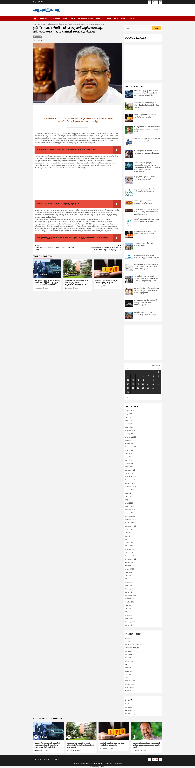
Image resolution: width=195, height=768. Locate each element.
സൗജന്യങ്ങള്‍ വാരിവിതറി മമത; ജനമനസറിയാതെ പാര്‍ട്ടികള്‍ (54, 247)
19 (138, 384)
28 (148, 388)
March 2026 (129, 427)
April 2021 (129, 615)
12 (138, 380)
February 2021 (130, 622)
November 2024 (130, 480)
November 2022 (130, 559)
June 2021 (128, 609)
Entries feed (129, 707)
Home (35, 759)
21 (148, 384)
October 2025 (130, 444)
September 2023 (130, 526)
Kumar (46, 288)
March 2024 (129, 506)
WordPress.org (130, 714)
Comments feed (130, 711)
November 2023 (130, 520)
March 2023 (129, 546)
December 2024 (130, 477)
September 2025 (130, 447)
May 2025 (128, 460)
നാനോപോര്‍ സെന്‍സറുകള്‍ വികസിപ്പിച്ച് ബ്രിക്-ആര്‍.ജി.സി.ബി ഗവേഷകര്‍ (76, 283)
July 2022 (128, 572)
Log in (127, 704)
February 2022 (130, 589)
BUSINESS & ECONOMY (59, 18)
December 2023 (130, 516)
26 (138, 388)
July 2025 (128, 454)
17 (128, 384)
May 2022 (128, 579)
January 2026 (129, 434)
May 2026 (128, 421)
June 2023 (128, 536)
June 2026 (128, 417)
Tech (126, 678)
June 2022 (128, 576)
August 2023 (129, 530)
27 (143, 388)
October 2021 (130, 602)
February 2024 (130, 510)
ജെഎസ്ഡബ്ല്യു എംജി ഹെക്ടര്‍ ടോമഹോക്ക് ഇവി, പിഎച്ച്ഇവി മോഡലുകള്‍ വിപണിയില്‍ (47, 283)
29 (153, 388)
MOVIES (99, 18)
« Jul (126, 398)
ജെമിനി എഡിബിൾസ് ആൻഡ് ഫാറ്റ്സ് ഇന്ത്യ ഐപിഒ (107, 282)
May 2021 (128, 612)
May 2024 (128, 500)
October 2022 (130, 563)
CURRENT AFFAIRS (132, 648)
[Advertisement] (78, 184)
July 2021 (128, 605)
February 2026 (130, 431)
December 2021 (130, 595)
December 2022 (130, 556)
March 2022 (129, 586)
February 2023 (130, 549)
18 (133, 384)
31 (128, 392)
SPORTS (128, 674)
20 (143, 384)
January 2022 (129, 592)
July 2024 (128, 493)
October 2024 (130, 483)
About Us (41, 759)
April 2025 (129, 464)
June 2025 (128, 457)
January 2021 (129, 625)
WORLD (128, 691)
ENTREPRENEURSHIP (85, 18)
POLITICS (128, 671)
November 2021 (130, 599)
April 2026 (129, 424)
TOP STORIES (43, 18)
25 (133, 388)
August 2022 (129, 569)
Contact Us (49, 759)
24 (128, 388)
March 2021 (129, 619)
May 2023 (128, 539)
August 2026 (129, 411)
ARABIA (128, 638)
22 (153, 384)
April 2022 (129, 582)
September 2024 (130, 487)
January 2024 (129, 513)
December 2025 (130, 437)
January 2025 (129, 473)
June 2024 (128, 497)
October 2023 (130, 523)
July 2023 (128, 533)
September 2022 (130, 566)
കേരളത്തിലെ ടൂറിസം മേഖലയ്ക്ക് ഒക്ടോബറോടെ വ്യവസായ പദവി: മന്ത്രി (146, 745)
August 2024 (129, 490)
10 (128, 380)
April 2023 (129, 543)
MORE (123, 18)
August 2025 (129, 450)
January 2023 (129, 553)
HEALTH (128, 658)
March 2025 (129, 467)
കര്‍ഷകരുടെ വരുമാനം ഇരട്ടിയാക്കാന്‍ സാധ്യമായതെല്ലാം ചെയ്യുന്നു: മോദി (106, 247)
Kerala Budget (130, 661)
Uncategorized (130, 684)
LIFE (126, 665)
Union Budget (129, 688)
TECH (116, 18)
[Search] (160, 19)
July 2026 (128, 414)
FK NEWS (108, 18)
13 (143, 380)
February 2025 (130, 470)
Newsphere (108, 764)
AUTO (73, 18)
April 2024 (129, 503)
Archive (133, 18)
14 (148, 380)
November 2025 (130, 440)
